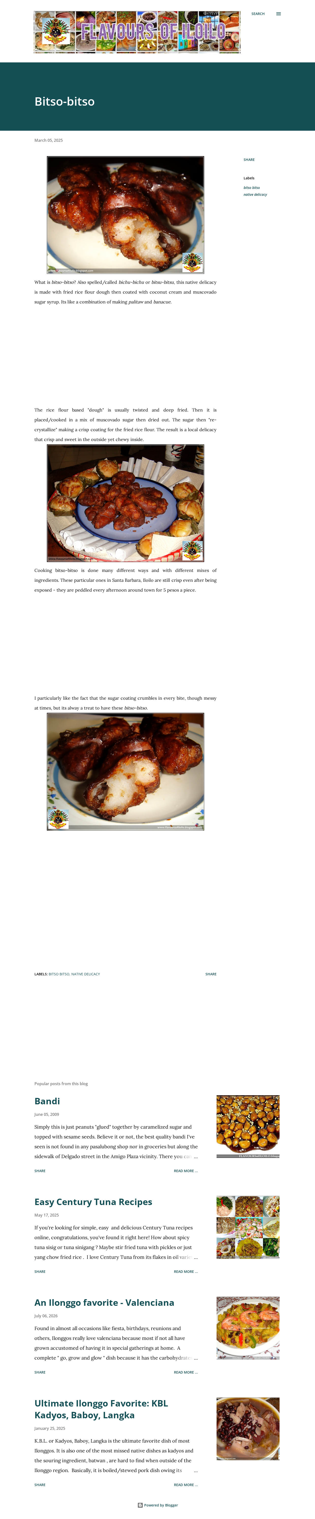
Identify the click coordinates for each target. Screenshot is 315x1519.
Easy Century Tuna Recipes (93, 1202)
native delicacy (255, 194)
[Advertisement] (125, 350)
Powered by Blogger (160, 1505)
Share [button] (249, 159)
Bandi (47, 1101)
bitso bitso (252, 187)
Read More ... (186, 1170)
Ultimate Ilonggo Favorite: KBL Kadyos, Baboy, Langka (101, 1409)
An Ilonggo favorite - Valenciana (104, 1302)
